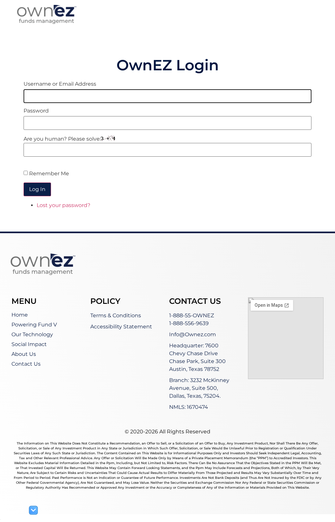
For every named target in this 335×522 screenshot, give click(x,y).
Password (36, 110)
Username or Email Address (60, 84)
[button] (250, 20)
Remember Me (49, 173)
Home (19, 315)
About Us (23, 354)
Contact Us (26, 364)
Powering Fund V (34, 325)
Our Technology (32, 334)
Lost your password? (63, 205)
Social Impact (29, 344)
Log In (37, 189)
